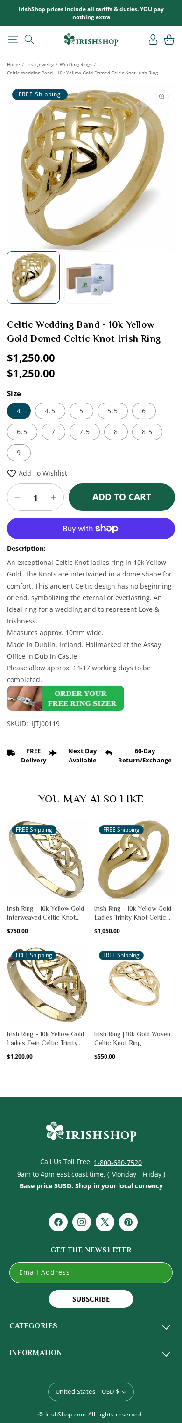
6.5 (22, 431)
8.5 (147, 431)
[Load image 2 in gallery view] (90, 277)
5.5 (112, 410)
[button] (13, 39)
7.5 (84, 431)
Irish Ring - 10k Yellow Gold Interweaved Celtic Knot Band (45, 913)
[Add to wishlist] (80, 831)
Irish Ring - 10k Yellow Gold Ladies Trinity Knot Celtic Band (132, 913)
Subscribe (91, 1299)
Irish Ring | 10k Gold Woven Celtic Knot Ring (132, 1038)
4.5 (50, 410)
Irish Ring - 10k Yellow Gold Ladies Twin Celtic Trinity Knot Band (45, 1039)
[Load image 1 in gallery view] (33, 277)
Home (13, 64)
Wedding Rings (76, 64)
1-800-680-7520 (118, 1162)
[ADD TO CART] (80, 848)
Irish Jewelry (40, 64)
